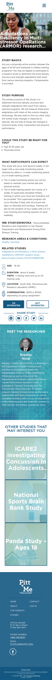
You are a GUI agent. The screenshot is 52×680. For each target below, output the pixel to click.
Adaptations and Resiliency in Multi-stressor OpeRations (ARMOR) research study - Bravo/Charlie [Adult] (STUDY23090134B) (23, 254)
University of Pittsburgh (33, 676)
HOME (13, 601)
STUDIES (14, 615)
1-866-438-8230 (17, 637)
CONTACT (34, 601)
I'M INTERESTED (13, 304)
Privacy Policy (26, 670)
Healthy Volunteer (10, 242)
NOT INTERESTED (37, 304)
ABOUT (13, 606)
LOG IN (33, 606)
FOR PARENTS (17, 610)
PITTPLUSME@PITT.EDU (21, 644)
